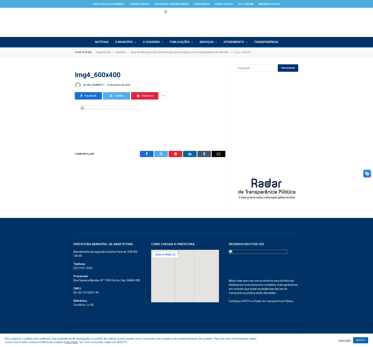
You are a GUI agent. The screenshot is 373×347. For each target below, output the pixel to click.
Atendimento (233, 42)
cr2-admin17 (95, 85)
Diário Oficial (224, 4)
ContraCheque (139, 4)
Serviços (207, 42)
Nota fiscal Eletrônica (108, 4)
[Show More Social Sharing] (163, 96)
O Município (124, 42)
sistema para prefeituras (278, 280)
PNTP (245, 301)
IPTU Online (246, 4)
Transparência (266, 42)
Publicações (180, 42)
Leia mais (71, 342)
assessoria (256, 284)
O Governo (151, 42)
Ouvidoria (79, 304)
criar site (253, 280)
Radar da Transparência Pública (273, 301)
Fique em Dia (202, 4)
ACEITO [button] (360, 340)
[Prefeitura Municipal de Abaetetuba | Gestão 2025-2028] (186, 22)
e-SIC (90, 304)
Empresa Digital (269, 4)
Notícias (101, 42)
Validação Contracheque (171, 4)
